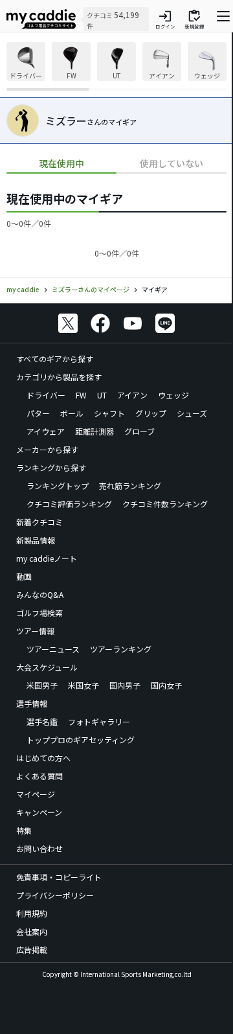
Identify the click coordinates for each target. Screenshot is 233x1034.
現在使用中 (61, 163)
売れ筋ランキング (130, 485)
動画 (24, 576)
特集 (24, 830)
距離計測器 (94, 431)
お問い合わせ (39, 848)
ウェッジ (173, 394)
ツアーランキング (120, 648)
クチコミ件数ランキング (165, 503)
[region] (116, 66)
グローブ (139, 431)
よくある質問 (39, 775)
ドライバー (46, 394)
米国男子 (42, 685)
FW (81, 394)
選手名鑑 (42, 721)
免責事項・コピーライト (59, 876)
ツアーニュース (53, 648)
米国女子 (83, 685)
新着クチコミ (39, 521)
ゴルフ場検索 (39, 612)
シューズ (192, 413)
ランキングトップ (58, 485)
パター (38, 413)
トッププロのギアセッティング (81, 739)
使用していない (171, 163)
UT (102, 394)
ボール (71, 413)
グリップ (150, 413)
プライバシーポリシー (55, 895)
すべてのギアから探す (54, 358)
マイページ (35, 793)
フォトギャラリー (99, 721)
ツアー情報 (35, 630)
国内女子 (166, 685)
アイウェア (46, 431)
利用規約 (31, 913)
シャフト (109, 413)
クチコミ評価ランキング (69, 503)
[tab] (61, 164)
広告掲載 (31, 949)
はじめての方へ (43, 757)
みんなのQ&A (39, 594)
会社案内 (31, 931)
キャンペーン (39, 812)
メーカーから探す (47, 449)
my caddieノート (46, 558)
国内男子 (124, 685)
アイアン (132, 394)
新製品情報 (35, 540)
